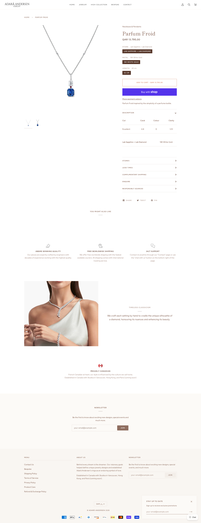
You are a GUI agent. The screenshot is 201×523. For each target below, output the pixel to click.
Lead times (127, 168)
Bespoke (27, 469)
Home (27, 17)
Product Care (29, 487)
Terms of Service (31, 478)
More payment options (132, 99)
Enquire (126, 182)
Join (123, 428)
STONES (125, 161)
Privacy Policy (30, 482)
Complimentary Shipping (134, 175)
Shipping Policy (30, 473)
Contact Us (29, 464)
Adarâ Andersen (97, 510)
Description (128, 113)
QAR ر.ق (99, 504)
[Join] (188, 512)
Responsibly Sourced (132, 189)
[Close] (193, 500)
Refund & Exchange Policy (35, 491)
